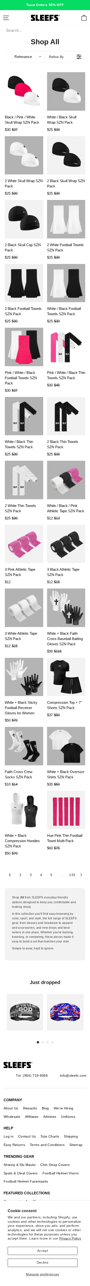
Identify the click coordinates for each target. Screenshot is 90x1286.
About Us (11, 1108)
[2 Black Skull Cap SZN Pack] (24, 219)
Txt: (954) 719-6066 (32, 1075)
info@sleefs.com (73, 1075)
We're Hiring (63, 1108)
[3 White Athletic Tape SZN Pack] (24, 608)
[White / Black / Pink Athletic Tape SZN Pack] (66, 480)
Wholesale (12, 1117)
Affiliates (31, 1117)
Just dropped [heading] (45, 982)
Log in (8, 1136)
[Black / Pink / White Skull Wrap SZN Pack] (24, 91)
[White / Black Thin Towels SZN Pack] (24, 416)
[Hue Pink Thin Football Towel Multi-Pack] (66, 810)
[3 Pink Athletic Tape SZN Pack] (24, 544)
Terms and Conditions (47, 1145)
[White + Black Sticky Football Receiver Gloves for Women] (24, 677)
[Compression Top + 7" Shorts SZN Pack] (66, 677)
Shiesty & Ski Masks (20, 1165)
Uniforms (68, 1117)
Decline (42, 1262)
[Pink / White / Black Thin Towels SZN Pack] (66, 347)
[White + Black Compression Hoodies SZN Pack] (24, 810)
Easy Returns (14, 1145)
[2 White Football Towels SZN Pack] (66, 219)
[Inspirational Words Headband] (25, 1012)
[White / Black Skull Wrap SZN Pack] (66, 91)
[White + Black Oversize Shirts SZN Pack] (66, 746)
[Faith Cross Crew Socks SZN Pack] (24, 746)
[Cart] (84, 18)
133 (72, 875)
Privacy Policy (70, 1238)
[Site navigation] (6, 18)
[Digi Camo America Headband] (65, 1012)
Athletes (49, 1117)
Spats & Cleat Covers (21, 1173)
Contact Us (27, 1136)
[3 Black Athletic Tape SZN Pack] (66, 544)
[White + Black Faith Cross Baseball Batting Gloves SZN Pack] (66, 608)
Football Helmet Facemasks (26, 1181)
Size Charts (50, 1136)
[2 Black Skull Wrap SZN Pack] (66, 155)
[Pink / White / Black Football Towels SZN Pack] (24, 347)
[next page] (81, 874)
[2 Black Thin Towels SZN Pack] (66, 416)
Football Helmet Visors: (61, 1173)
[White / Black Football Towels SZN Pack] (66, 283)
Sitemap (75, 1145)
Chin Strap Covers (55, 1165)
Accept (42, 1251)
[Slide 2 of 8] (65, 1012)
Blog (45, 1108)
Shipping (71, 1136)
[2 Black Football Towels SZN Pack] (24, 283)
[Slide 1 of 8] (25, 1012)
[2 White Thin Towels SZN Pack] (24, 480)
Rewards (30, 1108)
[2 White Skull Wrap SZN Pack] (24, 155)
